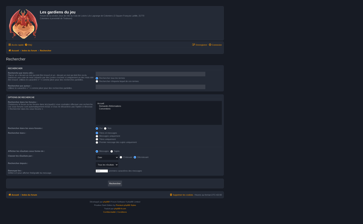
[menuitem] (28, 45)
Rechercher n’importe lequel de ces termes (119, 81)
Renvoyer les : (15, 170)
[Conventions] (159, 109)
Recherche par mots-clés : (21, 73)
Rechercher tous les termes (112, 78)
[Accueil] (23, 23)
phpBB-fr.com (120, 209)
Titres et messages (108, 133)
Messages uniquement (109, 136)
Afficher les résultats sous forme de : (26, 151)
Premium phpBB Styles (126, 205)
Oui (100, 128)
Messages (104, 151)
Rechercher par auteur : (19, 86)
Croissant (127, 157)
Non (109, 128)
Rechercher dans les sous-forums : (25, 128)
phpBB (106, 202)
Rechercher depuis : (18, 163)
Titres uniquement (107, 139)
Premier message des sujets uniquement (118, 142)
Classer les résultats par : (20, 156)
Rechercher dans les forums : (22, 102)
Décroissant (142, 157)
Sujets (116, 151)
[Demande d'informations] (159, 106)
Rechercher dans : (17, 133)
